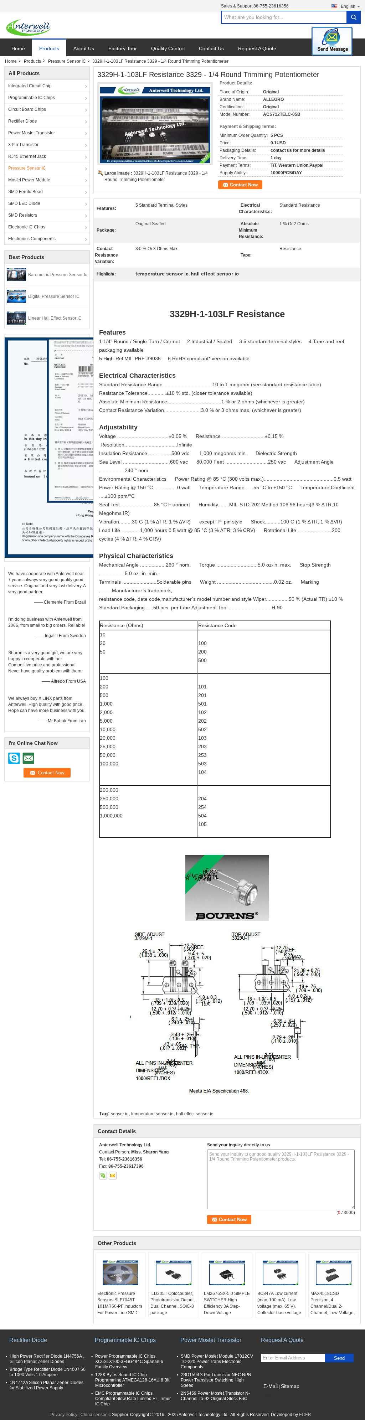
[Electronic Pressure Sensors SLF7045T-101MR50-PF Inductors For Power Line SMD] (120, 1272)
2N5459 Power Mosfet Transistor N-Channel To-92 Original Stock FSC (215, 1396)
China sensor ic (96, 1414)
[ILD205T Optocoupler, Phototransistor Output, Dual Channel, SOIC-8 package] (174, 1272)
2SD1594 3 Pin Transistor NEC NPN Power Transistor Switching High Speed (216, 1380)
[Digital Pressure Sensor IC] (16, 295)
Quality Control (168, 48)
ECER (305, 1414)
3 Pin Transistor (23, 144)
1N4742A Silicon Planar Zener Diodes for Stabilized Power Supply (46, 1385)
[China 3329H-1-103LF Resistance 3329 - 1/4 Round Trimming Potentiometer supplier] (155, 123)
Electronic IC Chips (26, 226)
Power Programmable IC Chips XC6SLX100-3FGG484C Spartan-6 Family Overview (129, 1361)
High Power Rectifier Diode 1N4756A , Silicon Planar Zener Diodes (47, 1359)
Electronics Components (32, 238)
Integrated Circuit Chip (30, 85)
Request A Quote (257, 48)
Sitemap (290, 1386)
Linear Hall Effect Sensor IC (55, 318)
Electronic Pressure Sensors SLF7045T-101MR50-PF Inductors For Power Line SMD (119, 1303)
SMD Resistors (22, 215)
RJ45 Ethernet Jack (27, 156)
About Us (83, 48)
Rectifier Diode (22, 121)
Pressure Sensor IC (67, 61)
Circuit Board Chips (27, 109)
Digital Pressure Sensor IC (53, 296)
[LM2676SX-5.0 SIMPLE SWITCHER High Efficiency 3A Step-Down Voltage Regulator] (227, 1272)
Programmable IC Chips (31, 97)
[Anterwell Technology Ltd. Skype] (103, 1175)
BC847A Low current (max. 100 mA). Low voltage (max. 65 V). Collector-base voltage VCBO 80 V (279, 1306)
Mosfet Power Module (29, 179)
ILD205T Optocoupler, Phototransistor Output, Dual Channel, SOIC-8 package (172, 1303)
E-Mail (270, 1386)
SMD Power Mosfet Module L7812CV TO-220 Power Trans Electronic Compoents (217, 1361)
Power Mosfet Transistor (31, 132)
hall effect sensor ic (194, 1113)
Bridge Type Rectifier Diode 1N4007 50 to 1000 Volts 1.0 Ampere (48, 1372)
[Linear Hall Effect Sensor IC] (16, 317)
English (348, 6)
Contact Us (211, 48)
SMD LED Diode (24, 203)
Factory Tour (122, 48)
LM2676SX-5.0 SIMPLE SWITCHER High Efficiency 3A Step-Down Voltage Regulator (227, 1306)
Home (18, 48)
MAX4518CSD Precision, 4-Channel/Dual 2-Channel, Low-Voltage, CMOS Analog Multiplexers (332, 1309)
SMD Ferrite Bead (25, 191)
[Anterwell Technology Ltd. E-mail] (113, 1175)
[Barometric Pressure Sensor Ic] (16, 274)
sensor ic (119, 1113)
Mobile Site (276, 1395)
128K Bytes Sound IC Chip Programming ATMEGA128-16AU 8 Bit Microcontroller (132, 1380)
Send (339, 1358)
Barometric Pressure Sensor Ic (57, 274)
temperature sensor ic (152, 1113)
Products (49, 48)
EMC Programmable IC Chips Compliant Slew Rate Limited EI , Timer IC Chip (133, 1398)
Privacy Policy (63, 1414)
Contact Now (244, 184)
